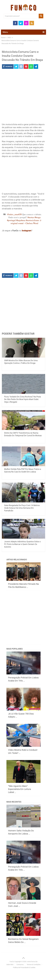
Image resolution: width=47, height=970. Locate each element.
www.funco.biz (32, 961)
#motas (31, 217)
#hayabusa (20, 220)
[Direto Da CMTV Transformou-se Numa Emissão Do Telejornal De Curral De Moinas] (23, 420)
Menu (5, 32)
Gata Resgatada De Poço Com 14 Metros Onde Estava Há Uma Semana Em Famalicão (22, 508)
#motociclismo (32, 220)
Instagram (26, 230)
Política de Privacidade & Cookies (24, 967)
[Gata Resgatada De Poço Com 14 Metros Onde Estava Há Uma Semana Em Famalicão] (23, 492)
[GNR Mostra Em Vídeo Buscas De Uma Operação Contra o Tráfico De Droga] (23, 348)
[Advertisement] (23, 96)
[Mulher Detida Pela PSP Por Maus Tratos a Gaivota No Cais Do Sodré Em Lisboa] (23, 456)
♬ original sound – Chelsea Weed (26, 222)
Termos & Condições (33, 964)
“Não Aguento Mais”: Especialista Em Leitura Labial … (19, 789)
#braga (38, 217)
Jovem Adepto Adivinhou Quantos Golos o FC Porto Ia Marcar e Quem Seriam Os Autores (22, 544)
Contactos (20, 964)
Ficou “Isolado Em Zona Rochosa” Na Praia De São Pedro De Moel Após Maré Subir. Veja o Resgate (22, 399)
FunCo (12, 961)
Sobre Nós (9, 964)
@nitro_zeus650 (14, 214)
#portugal (11, 220)
